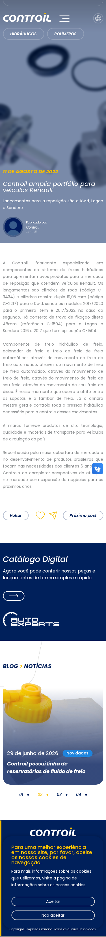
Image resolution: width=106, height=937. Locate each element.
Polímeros (65, 34)
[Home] (27, 18)
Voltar (16, 515)
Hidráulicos (23, 34)
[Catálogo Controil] (13, 596)
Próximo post (83, 515)
